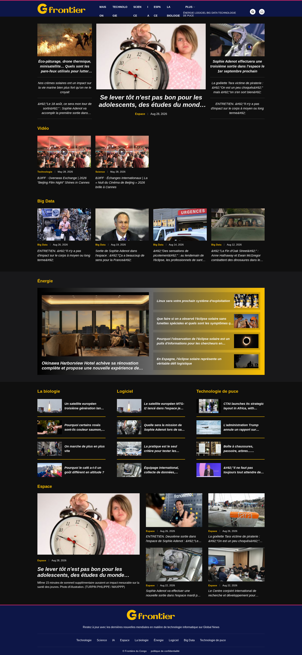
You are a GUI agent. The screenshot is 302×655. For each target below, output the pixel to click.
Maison (102, 11)
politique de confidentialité (165, 651)
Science (137, 11)
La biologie (173, 11)
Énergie (188, 12)
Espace (157, 11)
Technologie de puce (213, 640)
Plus (188, 6)
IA (148, 11)
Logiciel (200, 12)
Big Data (212, 12)
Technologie (120, 11)
